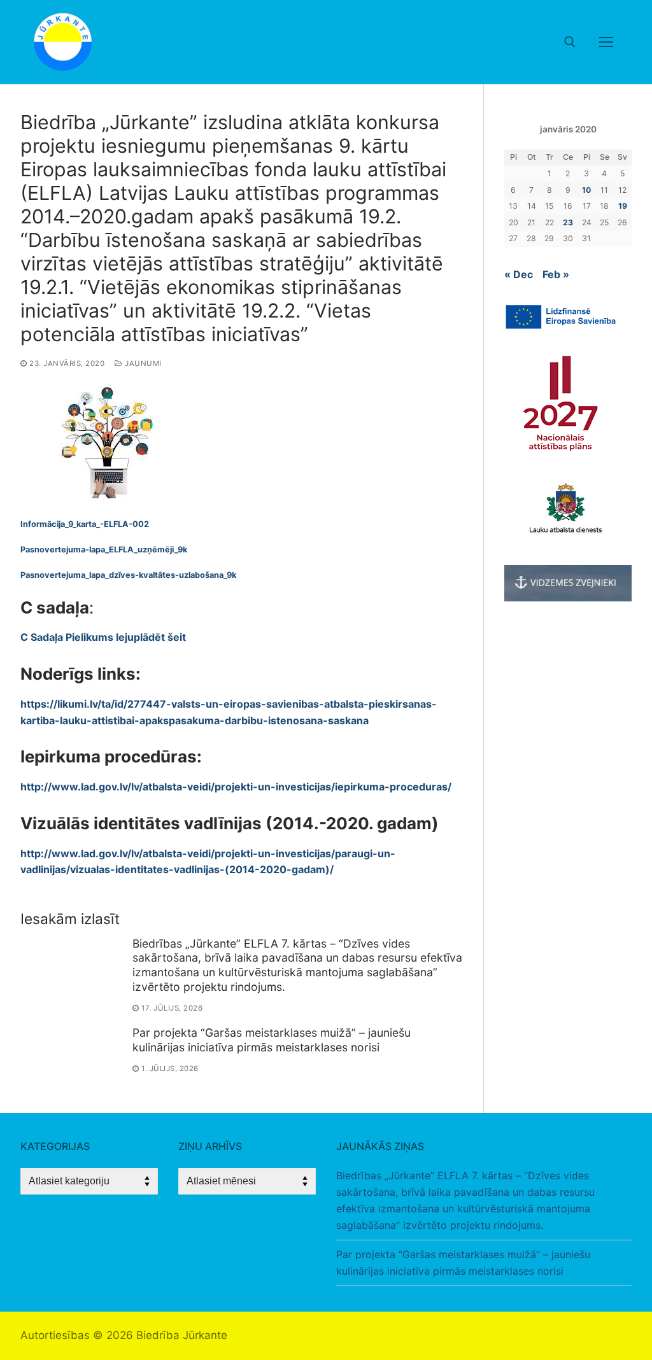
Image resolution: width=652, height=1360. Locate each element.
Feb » (555, 274)
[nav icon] (606, 42)
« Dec (518, 274)
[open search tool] (570, 42)
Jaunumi (142, 363)
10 (586, 190)
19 (622, 206)
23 (568, 222)
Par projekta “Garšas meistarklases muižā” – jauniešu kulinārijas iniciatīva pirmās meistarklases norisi (271, 1040)
